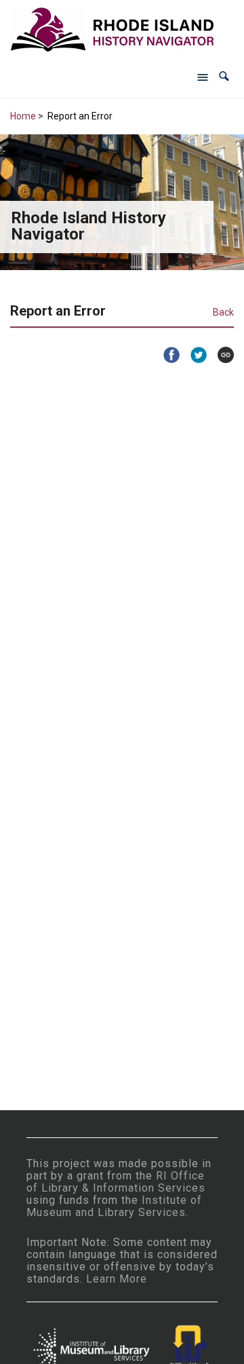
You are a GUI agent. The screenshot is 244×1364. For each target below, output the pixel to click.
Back (223, 312)
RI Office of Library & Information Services (115, 1181)
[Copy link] (220, 355)
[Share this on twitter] (193, 355)
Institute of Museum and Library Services (114, 1206)
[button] (224, 76)
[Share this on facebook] (166, 355)
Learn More (116, 1278)
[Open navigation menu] (202, 77)
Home (23, 116)
